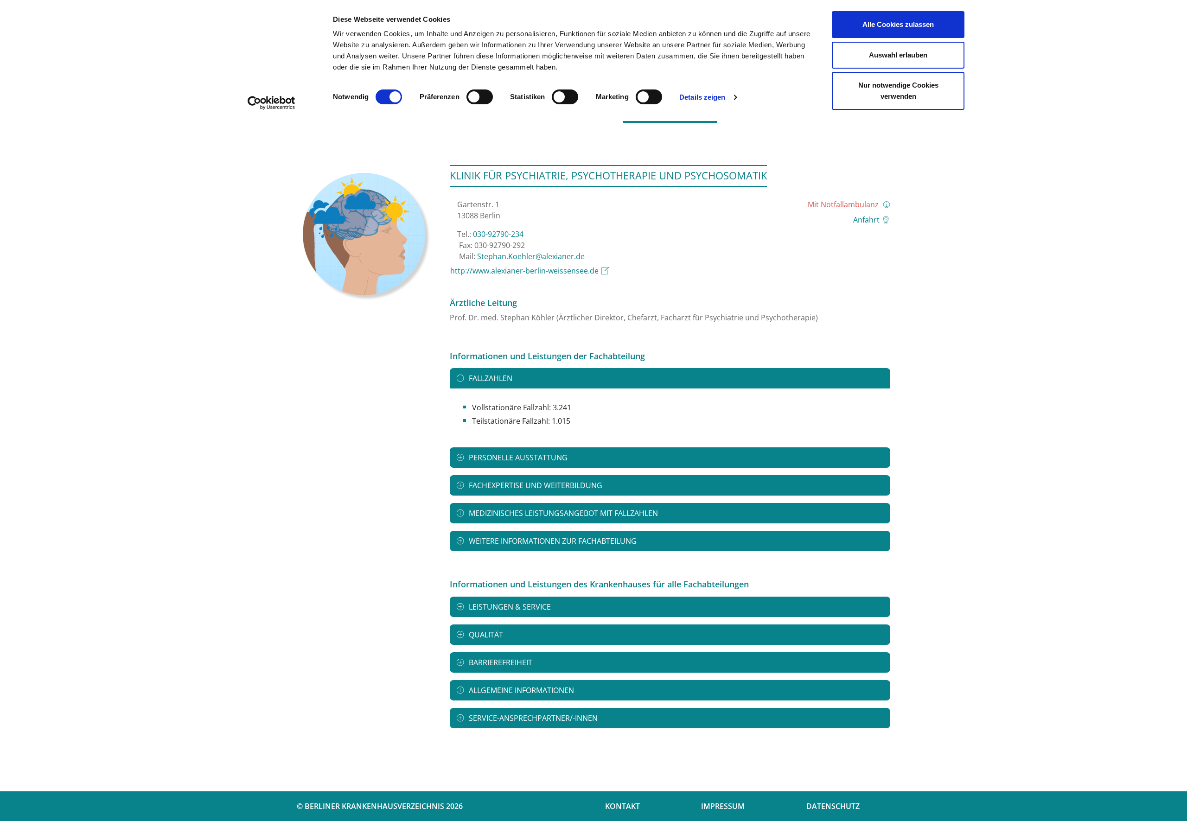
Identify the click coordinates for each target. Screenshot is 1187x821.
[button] (670, 378)
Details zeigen (702, 97)
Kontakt (622, 806)
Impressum (723, 806)
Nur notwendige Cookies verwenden (898, 90)
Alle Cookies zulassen (898, 24)
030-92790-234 (498, 234)
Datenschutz (833, 806)
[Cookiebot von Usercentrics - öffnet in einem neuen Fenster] (271, 103)
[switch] (479, 96)
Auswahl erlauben (898, 55)
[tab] (670, 378)
